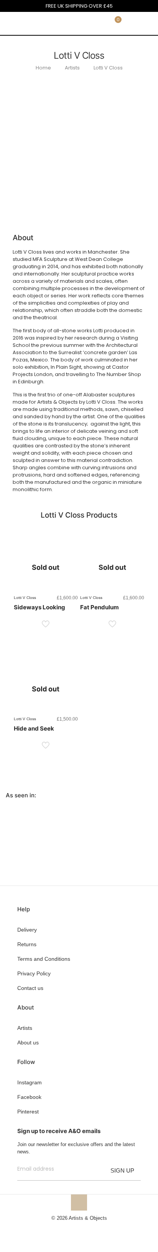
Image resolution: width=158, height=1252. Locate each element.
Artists (72, 67)
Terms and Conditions (43, 959)
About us (28, 1042)
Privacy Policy (34, 973)
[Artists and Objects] (29, 23)
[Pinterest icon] (83, 1229)
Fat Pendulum (99, 607)
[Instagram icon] (91, 1229)
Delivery (27, 930)
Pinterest (28, 1111)
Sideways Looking (39, 607)
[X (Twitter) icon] (75, 1229)
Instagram (29, 1082)
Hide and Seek (34, 728)
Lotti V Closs (108, 67)
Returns (26, 944)
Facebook (29, 1097)
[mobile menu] (147, 23)
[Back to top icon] (79, 1202)
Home (43, 67)
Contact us (30, 988)
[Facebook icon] (67, 1229)
